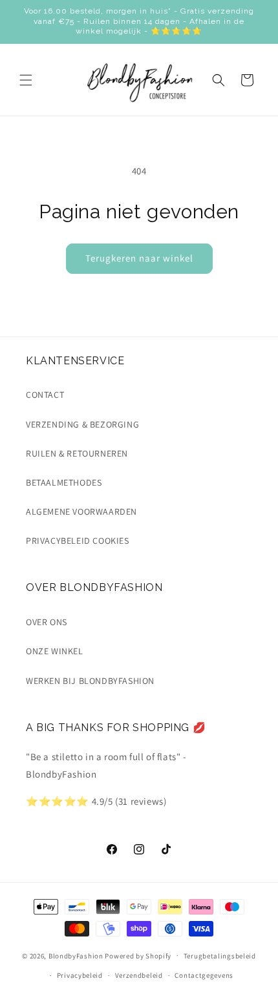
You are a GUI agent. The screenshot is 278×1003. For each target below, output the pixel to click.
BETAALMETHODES (64, 482)
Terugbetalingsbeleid (220, 955)
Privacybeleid (80, 975)
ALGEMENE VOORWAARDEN (81, 511)
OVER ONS (46, 622)
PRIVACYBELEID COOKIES (77, 540)
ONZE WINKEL (54, 651)
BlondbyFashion (75, 955)
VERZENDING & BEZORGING (82, 424)
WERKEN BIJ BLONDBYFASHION (90, 681)
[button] (26, 80)
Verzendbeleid (139, 975)
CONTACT (45, 394)
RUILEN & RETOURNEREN (77, 453)
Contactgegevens (204, 975)
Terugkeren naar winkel (139, 258)
